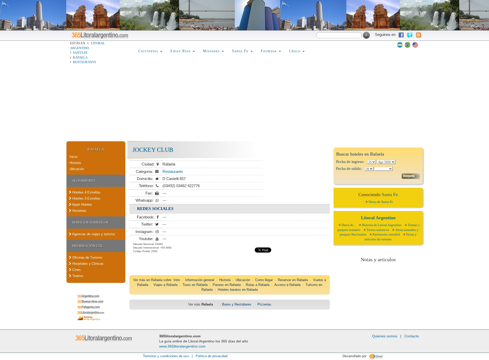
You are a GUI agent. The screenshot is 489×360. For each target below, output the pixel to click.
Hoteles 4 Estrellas (85, 192)
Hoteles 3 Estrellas (85, 198)
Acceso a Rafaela (287, 285)
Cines (76, 270)
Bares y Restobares (236, 304)
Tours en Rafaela (195, 285)
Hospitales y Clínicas (87, 264)
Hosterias (78, 211)
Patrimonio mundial (386, 234)
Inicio (73, 157)
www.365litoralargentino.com (182, 346)
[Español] (400, 45)
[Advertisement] (244, 103)
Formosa (269, 51)
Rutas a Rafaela (257, 285)
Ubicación (77, 169)
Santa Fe (80, 52)
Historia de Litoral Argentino (382, 225)
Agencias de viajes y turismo (93, 234)
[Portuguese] (407, 45)
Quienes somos (384, 336)
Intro (176, 280)
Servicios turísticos (90, 222)
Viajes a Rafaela (165, 285)
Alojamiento (83, 181)
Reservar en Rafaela (293, 280)
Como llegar (264, 280)
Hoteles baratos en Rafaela (238, 290)
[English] (415, 45)
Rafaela (80, 57)
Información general (199, 280)
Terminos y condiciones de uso (166, 356)
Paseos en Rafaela (227, 285)
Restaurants (84, 62)
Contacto (411, 336)
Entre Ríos (181, 51)
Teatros (77, 276)
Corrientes (149, 51)
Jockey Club (152, 149)
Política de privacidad (211, 356)
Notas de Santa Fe (381, 202)
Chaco (295, 51)
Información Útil (87, 246)
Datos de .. (349, 225)
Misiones (212, 51)
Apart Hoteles (81, 204)
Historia (75, 163)
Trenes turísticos (377, 230)
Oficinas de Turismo (86, 257)
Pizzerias (264, 304)
